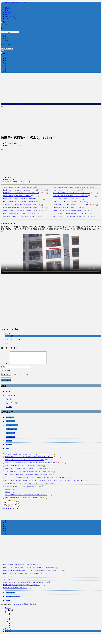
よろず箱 (9, 407)
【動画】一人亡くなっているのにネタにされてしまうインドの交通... (21, 190)
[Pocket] (9, 621)
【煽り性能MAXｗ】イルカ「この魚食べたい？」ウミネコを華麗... (71, 204)
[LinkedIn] (9, 625)
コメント (5, 363)
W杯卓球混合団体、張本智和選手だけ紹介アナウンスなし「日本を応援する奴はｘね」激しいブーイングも (31, 570)
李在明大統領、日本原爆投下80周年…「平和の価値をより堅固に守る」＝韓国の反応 (27, 474)
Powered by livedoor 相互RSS (12, 508)
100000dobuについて (13, 596)
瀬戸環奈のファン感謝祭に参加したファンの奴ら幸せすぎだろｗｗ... (21, 207)
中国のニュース (10, 14)
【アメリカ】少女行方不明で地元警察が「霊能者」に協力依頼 (19, 564)
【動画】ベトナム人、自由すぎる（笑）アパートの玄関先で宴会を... (21, 199)
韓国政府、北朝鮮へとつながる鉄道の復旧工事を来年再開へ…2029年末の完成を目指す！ (29, 457)
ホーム (8, 608)
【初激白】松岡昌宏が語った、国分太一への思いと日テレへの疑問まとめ (22, 573)
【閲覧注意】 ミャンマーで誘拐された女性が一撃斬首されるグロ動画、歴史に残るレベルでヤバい (31, 463)
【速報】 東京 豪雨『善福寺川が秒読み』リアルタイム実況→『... (70, 196)
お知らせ (7, 489)
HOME (7, 6)
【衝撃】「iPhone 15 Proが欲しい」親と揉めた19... (66, 201)
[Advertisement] (51, 88)
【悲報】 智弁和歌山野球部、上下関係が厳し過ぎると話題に (69, 187)
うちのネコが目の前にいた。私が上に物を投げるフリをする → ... (70, 219)
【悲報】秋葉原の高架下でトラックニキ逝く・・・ (16, 213)
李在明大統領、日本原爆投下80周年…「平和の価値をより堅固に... (20, 204)
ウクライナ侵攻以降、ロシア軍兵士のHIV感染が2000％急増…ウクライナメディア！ (27, 471)
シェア (11, 610)
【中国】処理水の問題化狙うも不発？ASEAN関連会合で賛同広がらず (23, 497)
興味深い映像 (10, 437)
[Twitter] (9, 616)
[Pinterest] (9, 627)
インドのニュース (11, 18)
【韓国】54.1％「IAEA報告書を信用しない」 (15, 588)
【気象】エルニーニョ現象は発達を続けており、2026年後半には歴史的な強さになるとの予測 (28, 567)
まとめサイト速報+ (12, 403)
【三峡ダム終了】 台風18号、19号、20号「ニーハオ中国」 (20, 465)
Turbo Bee (9, 399)
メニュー (9, 629)
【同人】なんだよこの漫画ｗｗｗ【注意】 (64, 199)
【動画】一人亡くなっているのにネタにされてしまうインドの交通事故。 (24, 460)
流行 (6, 40)
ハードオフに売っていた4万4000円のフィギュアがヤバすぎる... (70, 213)
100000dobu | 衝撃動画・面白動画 (24, 604)
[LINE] (9, 623)
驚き (6, 10)
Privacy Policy (10, 592)
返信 (6, 343)
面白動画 (8, 12)
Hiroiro (8, 391)
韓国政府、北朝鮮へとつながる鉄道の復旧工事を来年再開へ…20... (20, 210)
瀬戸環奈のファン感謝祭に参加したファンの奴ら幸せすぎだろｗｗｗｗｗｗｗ (26, 454)
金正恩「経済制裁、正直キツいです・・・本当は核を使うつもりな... (21, 219)
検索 (3, 50)
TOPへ (8, 631)
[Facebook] (9, 614)
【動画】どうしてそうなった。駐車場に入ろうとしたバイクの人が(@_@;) (25, 468)
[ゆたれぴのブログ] (11, 507)
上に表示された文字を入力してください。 (16, 374)
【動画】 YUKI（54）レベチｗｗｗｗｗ (63, 190)
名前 (2, 367)
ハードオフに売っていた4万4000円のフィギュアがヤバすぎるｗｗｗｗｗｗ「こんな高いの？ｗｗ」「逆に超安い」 (35, 477)
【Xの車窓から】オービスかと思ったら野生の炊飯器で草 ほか (70, 210)
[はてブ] (9, 620)
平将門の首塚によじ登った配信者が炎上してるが (16, 187)
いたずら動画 (10, 421)
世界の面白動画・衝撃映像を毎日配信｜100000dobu (19, 104)
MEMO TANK (10, 395)
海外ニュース (9, 16)
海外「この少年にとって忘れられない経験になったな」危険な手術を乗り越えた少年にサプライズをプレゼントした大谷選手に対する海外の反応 (43, 480)
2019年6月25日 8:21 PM (13, 336)
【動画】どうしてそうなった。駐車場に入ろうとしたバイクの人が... (21, 193)
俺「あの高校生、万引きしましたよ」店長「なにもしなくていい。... (71, 193)
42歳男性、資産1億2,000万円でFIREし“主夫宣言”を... (17, 196)
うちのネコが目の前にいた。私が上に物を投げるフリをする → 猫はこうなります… (27, 483)
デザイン (8, 38)
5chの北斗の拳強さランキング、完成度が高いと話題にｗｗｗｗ (20, 216)
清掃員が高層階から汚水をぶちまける (18, 182)
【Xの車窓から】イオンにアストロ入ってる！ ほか (67, 207)
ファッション (9, 36)
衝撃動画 (8, 8)
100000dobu (10, 417)
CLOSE (5, 24)
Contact (8, 600)
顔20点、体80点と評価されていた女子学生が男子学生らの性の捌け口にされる (26, 495)
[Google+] (9, 618)
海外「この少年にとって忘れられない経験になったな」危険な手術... (71, 216)
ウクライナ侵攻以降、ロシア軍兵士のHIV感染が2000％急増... (19, 201)
